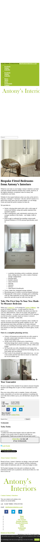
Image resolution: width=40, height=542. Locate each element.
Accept (37, 539)
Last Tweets (6, 446)
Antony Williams (30, 307)
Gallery (22, 524)
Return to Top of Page (8, 533)
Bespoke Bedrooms (22, 523)
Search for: (4, 419)
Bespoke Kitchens (21, 521)
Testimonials (8, 83)
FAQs (6, 82)
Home (6, 79)
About (6, 80)
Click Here (16, 439)
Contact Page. (15, 414)
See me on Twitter (6, 449)
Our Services (22, 519)
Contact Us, (11, 307)
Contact (6, 85)
